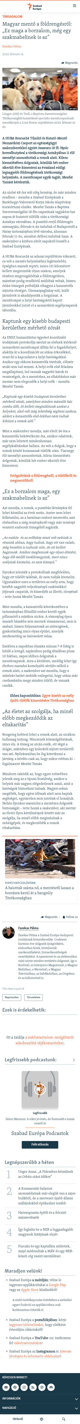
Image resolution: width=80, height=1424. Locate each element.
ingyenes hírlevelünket (26, 1325)
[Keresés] (64, 1419)
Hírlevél (18, 1419)
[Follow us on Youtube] (6, 1387)
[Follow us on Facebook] (15, 1387)
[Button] (69, 62)
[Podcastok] (41, 1419)
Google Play (57, 1285)
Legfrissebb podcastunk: (31, 1060)
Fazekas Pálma (11, 46)
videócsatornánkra (28, 1343)
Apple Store (30, 1290)
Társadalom (12, 17)
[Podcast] (42, 1387)
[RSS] (33, 1387)
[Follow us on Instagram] (24, 1387)
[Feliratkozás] (51, 1387)
